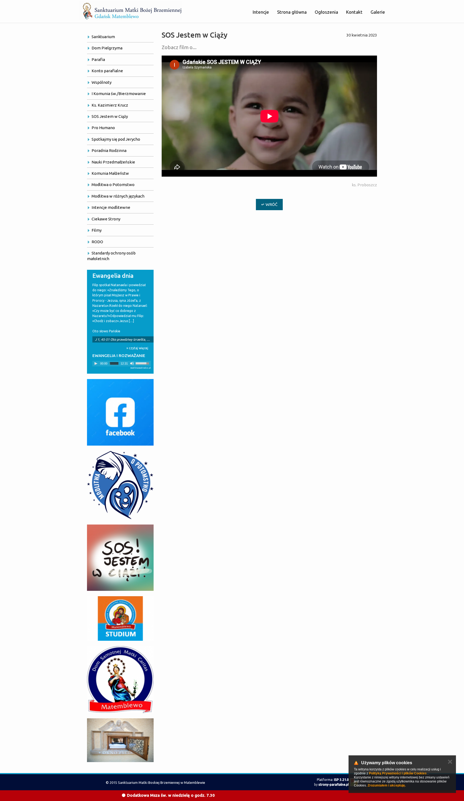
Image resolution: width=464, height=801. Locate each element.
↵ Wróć (269, 204)
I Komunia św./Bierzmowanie (119, 93)
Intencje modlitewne (111, 207)
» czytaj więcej (137, 348)
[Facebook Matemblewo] (120, 412)
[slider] (143, 362)
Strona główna (292, 11)
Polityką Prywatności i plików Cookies (398, 773)
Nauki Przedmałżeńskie (113, 162)
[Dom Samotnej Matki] (120, 679)
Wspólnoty (101, 82)
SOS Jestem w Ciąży (110, 116)
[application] (121, 363)
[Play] (96, 363)
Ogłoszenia (326, 11)
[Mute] (132, 363)
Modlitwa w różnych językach (118, 196)
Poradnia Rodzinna (109, 150)
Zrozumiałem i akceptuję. (387, 785)
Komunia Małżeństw (110, 173)
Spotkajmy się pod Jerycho (116, 139)
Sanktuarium (103, 36)
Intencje (261, 11)
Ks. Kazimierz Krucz (110, 105)
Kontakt (354, 11)
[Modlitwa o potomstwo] (120, 485)
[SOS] (120, 558)
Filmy (97, 230)
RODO (97, 241)
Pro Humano (103, 127)
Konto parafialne (107, 70)
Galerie (378, 11)
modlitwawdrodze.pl (140, 368)
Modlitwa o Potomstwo (113, 184)
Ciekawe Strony (106, 219)
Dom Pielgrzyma (107, 48)
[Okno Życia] (120, 740)
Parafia (98, 59)
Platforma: (333, 779)
